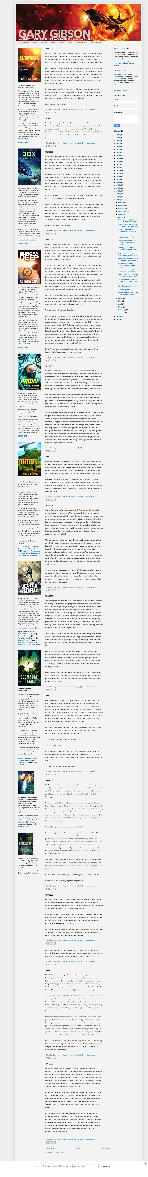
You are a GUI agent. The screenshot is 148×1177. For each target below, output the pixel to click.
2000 (118, 319)
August (121, 214)
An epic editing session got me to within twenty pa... (128, 293)
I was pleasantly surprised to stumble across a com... (128, 225)
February (121, 310)
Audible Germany (24, 636)
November (122, 205)
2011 (118, 176)
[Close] (145, 1163)
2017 (118, 158)
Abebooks (34, 555)
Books (53, 43)
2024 (118, 138)
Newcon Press (23, 640)
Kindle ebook (33, 815)
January (121, 313)
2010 (118, 179)
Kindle (25, 547)
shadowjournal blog (80, 975)
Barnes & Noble (24, 553)
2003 (118, 200)
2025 (118, 135)
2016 (118, 161)
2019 (118, 152)
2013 (118, 170)
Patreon (62, 43)
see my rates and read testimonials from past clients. (125, 63)
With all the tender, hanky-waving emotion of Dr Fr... (128, 254)
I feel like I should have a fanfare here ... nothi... (127, 237)
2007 (118, 188)
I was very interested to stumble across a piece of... (127, 249)
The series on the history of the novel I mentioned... (128, 259)
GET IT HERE (22, 436)
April (120, 304)
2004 (118, 197)
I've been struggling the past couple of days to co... (127, 231)
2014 (118, 167)
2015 (118, 164)
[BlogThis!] (49, 112)
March (120, 307)
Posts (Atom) (59, 1152)
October (121, 208)
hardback (21, 764)
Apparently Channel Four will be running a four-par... (127, 265)
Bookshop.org (24, 555)
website (64, 706)
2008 (118, 185)
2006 (118, 191)
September (122, 211)
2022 (118, 144)
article (58, 634)
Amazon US (25, 551)
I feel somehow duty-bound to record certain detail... (128, 271)
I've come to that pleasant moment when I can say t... (127, 281)
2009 (118, 182)
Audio (70, 43)
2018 (118, 155)
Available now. (23, 142)
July (120, 217)
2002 (118, 316)
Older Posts (105, 1148)
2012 (118, 173)
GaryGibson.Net (23, 43)
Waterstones (35, 551)
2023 (118, 141)
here (46, 138)
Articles (34, 43)
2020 (118, 150)
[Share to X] (51, 112)
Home (78, 1148)
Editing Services (95, 43)
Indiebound (35, 553)
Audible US (22, 634)
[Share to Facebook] (53, 112)
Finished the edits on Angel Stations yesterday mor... (128, 275)
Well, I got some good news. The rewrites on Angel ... (128, 220)
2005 (118, 194)
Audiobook (33, 547)
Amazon (35, 873)
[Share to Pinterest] (55, 112)
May (120, 301)
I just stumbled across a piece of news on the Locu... (127, 242)
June (120, 298)
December (122, 202)
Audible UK (32, 634)
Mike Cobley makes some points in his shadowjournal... (127, 288)
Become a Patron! (120, 90)
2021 (118, 147)
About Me (44, 43)
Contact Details (81, 43)
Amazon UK (22, 642)
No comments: (90, 109)
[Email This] (47, 112)
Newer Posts (50, 1148)
